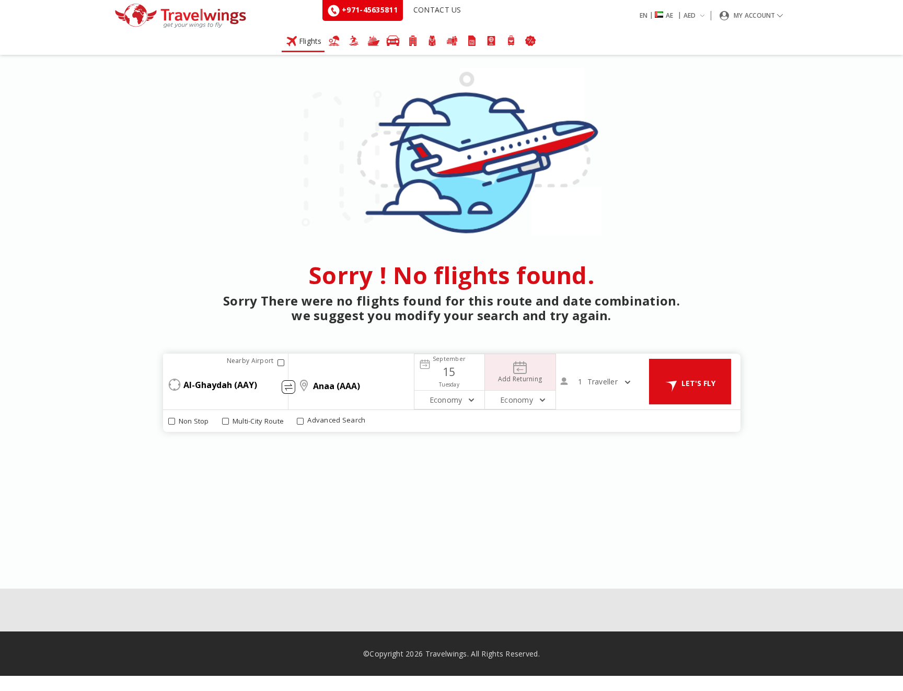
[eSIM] (472, 40)
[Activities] (433, 40)
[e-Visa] (491, 40)
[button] (674, 15)
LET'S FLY (698, 383)
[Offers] (531, 40)
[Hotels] (413, 40)
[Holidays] (334, 40)
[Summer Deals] (354, 40)
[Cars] (393, 40)
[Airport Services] (511, 40)
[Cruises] (374, 40)
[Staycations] (452, 40)
